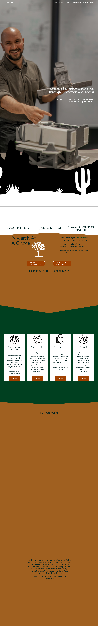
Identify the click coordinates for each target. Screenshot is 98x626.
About (55, 2)
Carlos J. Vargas (10, 2)
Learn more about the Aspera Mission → (36, 263)
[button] (49, 287)
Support (85, 2)
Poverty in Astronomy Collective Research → (62, 263)
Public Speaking (77, 2)
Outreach (68, 2)
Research (61, 2)
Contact (92, 2)
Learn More (14, 378)
